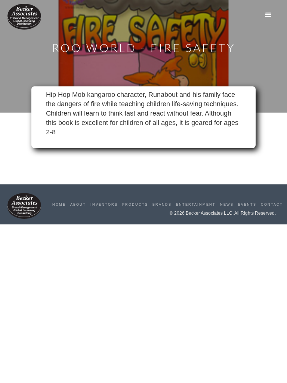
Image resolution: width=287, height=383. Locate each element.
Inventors (104, 204)
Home (59, 204)
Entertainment (196, 204)
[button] (268, 15)
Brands (162, 204)
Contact (272, 204)
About (78, 204)
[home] (24, 17)
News (227, 204)
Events (247, 204)
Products (135, 204)
